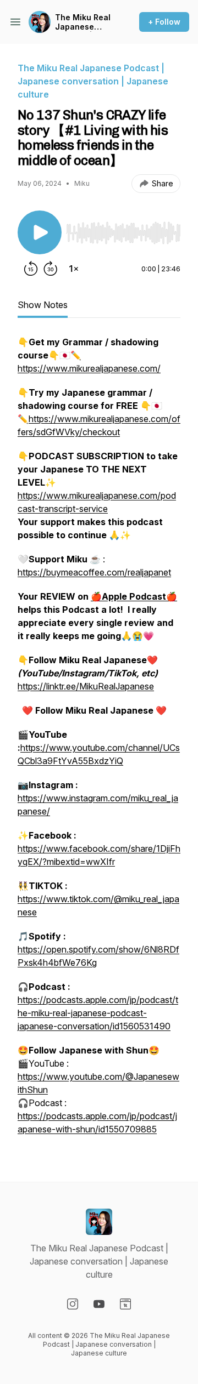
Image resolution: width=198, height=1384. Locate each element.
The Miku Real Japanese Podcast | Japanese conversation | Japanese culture (83, 22)
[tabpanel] (99, 741)
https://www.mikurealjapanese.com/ (89, 368)
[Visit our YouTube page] (99, 1303)
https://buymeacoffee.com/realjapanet (94, 572)
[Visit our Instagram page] (72, 1303)
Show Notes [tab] (43, 304)
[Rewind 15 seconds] (30, 268)
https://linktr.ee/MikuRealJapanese (86, 686)
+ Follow (164, 21)
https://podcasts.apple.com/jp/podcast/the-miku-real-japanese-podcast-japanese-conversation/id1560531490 (98, 1013)
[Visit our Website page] (125, 1303)
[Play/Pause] (40, 232)
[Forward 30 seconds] (50, 268)
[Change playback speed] (74, 268)
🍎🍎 (134, 596)
